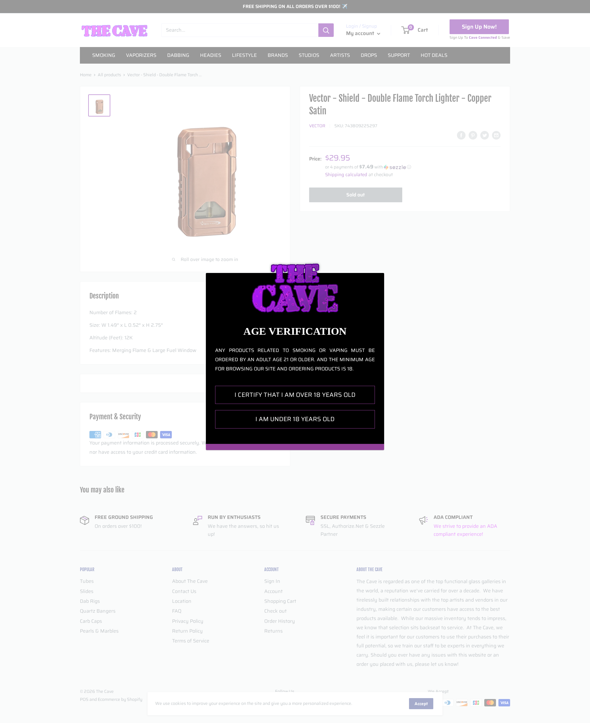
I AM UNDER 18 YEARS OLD (295, 419)
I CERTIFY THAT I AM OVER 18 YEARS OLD (295, 395)
